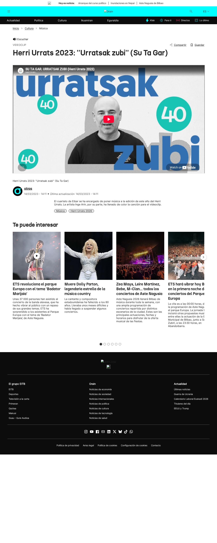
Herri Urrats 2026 (81, 211)
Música (60, 211)
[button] (203, 257)
